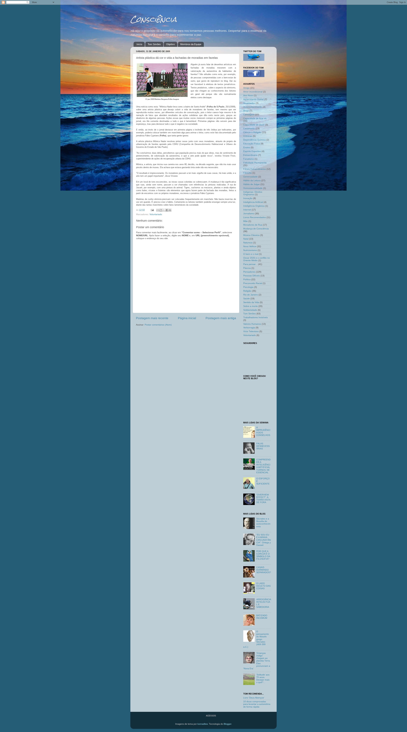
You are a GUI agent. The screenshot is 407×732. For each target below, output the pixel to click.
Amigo (246, 88)
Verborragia (249, 327)
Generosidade (250, 177)
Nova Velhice (249, 246)
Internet (247, 210)
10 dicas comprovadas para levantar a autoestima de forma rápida (256, 704)
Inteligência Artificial (253, 202)
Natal (245, 239)
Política (247, 279)
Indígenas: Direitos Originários (252, 193)
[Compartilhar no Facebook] (167, 210)
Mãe (245, 221)
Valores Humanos (252, 324)
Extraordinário (250, 155)
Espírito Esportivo (252, 151)
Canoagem (248, 114)
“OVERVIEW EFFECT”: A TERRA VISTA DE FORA (263, 499)
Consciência (153, 19)
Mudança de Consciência (256, 228)
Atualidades (249, 103)
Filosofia (247, 173)
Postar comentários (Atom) (158, 325)
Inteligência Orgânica (254, 206)
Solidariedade (250, 310)
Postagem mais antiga (221, 318)
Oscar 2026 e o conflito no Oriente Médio (256, 259)
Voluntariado (155, 214)
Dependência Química (254, 140)
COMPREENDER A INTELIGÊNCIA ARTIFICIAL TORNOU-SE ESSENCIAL (263, 466)
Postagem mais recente (152, 318)
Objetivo (170, 44)
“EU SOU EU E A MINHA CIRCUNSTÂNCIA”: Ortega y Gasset (263, 540)
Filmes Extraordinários (254, 169)
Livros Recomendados (254, 217)
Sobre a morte (250, 306)
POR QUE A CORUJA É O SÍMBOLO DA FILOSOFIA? (263, 555)
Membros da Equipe (190, 44)
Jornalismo (248, 213)
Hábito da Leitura (252, 180)
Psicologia (248, 287)
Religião (247, 291)
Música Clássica (251, 235)
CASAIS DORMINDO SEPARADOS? (263, 570)
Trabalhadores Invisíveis (255, 317)
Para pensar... (250, 264)
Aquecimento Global (253, 99)
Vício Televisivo (251, 331)
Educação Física (251, 143)
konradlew (202, 724)
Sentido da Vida (251, 302)
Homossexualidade (252, 188)
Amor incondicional (252, 92)
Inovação (247, 198)
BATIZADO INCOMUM (261, 616)
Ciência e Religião (252, 132)
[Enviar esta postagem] (152, 210)
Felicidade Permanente (255, 163)
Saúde (246, 298)
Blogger (227, 724)
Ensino (246, 147)
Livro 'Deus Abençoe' (253, 698)
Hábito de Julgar (251, 184)
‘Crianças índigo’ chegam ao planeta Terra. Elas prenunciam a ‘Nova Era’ (256, 661)
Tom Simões (154, 44)
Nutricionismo (250, 250)
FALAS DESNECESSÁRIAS (263, 446)
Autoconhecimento (252, 107)
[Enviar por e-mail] (157, 210)
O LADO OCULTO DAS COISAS (263, 586)
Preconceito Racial (252, 283)
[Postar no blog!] (160, 210)
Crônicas (247, 136)
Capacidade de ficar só (254, 118)
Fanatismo (248, 159)
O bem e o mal (250, 254)
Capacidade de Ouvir (254, 125)
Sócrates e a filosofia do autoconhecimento (263, 523)
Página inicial (187, 318)
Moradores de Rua (252, 225)
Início (139, 44)
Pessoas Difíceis (251, 275)
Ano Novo (248, 95)
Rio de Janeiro (250, 295)
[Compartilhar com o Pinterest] (170, 210)
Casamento (249, 128)
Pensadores (249, 272)
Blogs (246, 111)
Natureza (247, 242)
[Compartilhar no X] (164, 210)
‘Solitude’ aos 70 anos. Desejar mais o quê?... (262, 679)
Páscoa (247, 268)
